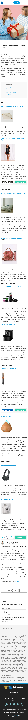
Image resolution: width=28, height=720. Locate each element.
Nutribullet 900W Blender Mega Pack (11, 286)
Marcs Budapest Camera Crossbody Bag (12, 106)
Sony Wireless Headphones (8, 465)
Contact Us (14, 700)
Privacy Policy (8, 697)
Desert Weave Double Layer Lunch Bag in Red (13, 238)
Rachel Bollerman (10, 50)
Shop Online (20, 182)
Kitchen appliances (11, 91)
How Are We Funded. (21, 673)
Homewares (9, 89)
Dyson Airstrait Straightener (8, 368)
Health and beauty (11, 92)
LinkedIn (17, 581)
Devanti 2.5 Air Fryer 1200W (8, 324)
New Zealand (19, 698)
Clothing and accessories (12, 87)
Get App (17, 2)
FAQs (24, 698)
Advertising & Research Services (9, 698)
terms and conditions (14, 715)
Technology (9, 94)
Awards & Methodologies (17, 697)
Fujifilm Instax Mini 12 (7, 499)
